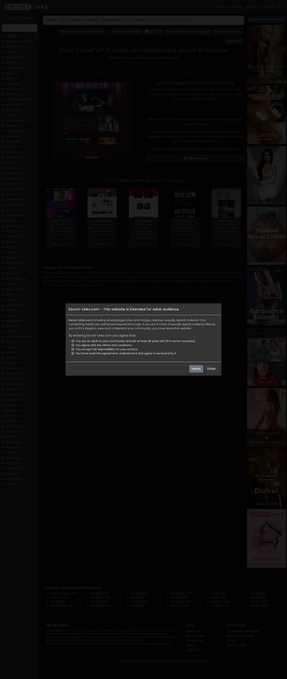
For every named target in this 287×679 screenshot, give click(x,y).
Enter (211, 368)
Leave (196, 368)
